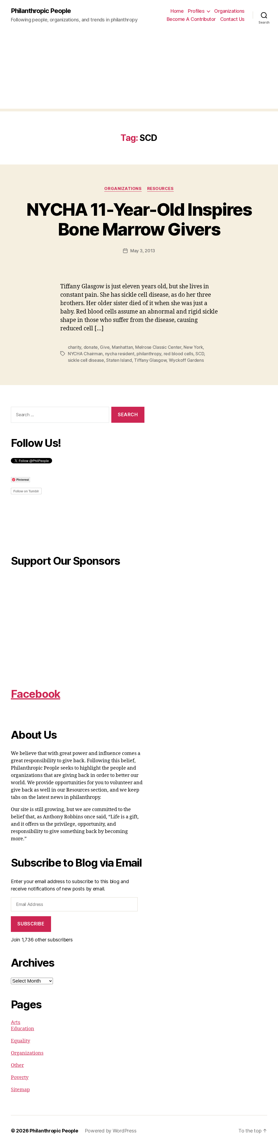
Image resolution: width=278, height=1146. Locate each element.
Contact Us (232, 19)
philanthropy (149, 353)
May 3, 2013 (142, 250)
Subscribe (30, 924)
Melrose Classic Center (158, 347)
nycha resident (119, 353)
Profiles (196, 11)
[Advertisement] (139, 71)
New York (193, 347)
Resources (160, 188)
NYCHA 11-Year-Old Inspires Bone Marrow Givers (139, 219)
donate (91, 347)
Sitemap (20, 1090)
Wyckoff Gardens (186, 360)
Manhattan (122, 347)
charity (74, 347)
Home (177, 11)
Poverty (20, 1077)
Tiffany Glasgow (150, 360)
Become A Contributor (191, 19)
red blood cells (178, 353)
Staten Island (119, 360)
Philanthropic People (41, 11)
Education (22, 1029)
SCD (199, 353)
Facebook (35, 693)
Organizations (229, 11)
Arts (15, 1022)
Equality (20, 1041)
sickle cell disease (86, 360)
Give (104, 347)
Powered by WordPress (111, 1131)
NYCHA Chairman (85, 353)
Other (17, 1065)
